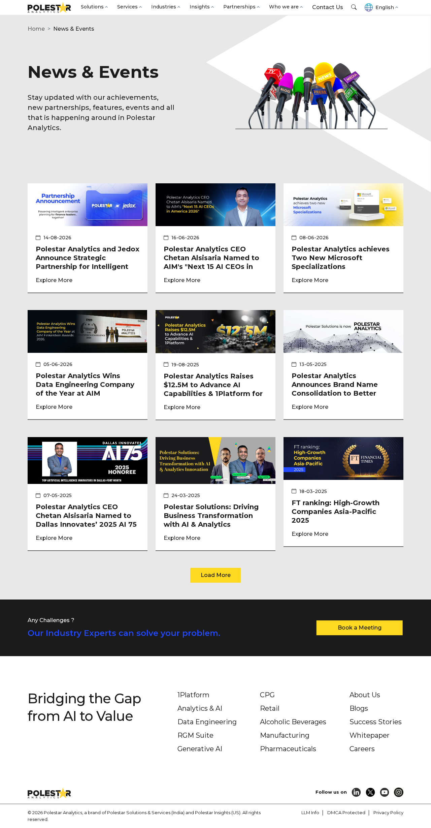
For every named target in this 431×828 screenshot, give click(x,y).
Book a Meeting (360, 627)
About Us (365, 695)
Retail (269, 708)
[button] (354, 7)
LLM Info (310, 812)
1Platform (193, 695)
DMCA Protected (346, 812)
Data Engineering (207, 722)
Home (36, 29)
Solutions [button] (92, 7)
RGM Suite (195, 735)
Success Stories (376, 722)
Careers (362, 749)
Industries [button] (163, 7)
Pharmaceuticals (288, 749)
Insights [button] (200, 7)
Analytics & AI (199, 708)
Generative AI (199, 749)
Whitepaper (370, 735)
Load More (216, 575)
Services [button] (127, 7)
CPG (267, 695)
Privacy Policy (388, 812)
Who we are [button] (284, 7)
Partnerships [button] (239, 7)
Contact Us (327, 7)
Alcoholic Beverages (293, 722)
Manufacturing (284, 735)
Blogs (359, 708)
